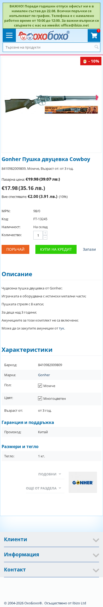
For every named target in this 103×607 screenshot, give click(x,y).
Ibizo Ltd (79, 603)
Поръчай (15, 249)
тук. (62, 328)
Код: (5, 218)
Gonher (44, 374)
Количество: (12, 234)
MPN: (6, 211)
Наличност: (11, 226)
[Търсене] (96, 47)
